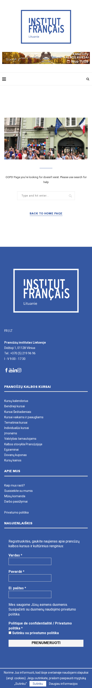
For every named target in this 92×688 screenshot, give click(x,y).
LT (11, 330)
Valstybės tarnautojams (20, 438)
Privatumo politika (16, 512)
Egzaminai (11, 449)
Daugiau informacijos (63, 683)
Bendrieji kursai (14, 406)
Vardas (15, 555)
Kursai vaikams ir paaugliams (23, 417)
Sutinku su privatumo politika (35, 633)
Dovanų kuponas (15, 455)
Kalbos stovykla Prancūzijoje (23, 444)
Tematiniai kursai (15, 422)
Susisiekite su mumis (18, 491)
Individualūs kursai (16, 428)
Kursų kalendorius (16, 401)
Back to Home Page (46, 213)
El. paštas (17, 588)
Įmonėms (10, 433)
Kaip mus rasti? (14, 485)
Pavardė (16, 572)
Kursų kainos (12, 460)
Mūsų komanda (14, 496)
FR (6, 330)
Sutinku (38, 683)
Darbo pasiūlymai (16, 501)
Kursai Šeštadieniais (17, 412)
